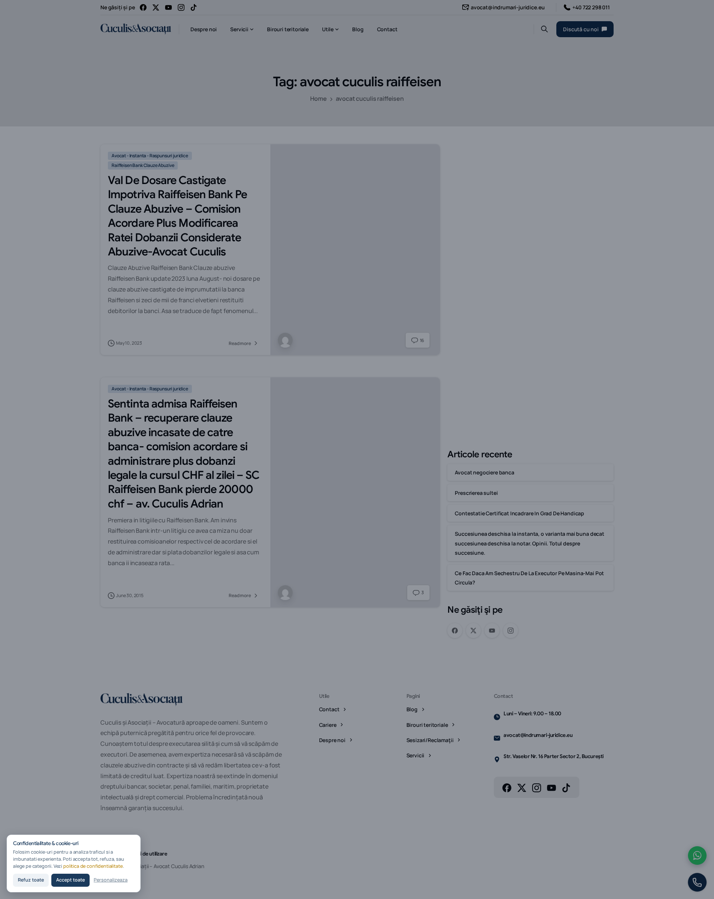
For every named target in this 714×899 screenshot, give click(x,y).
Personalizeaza (111, 880)
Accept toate (70, 880)
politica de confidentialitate (93, 866)
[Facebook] (143, 7)
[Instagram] (181, 7)
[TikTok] (193, 7)
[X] (155, 7)
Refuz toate (31, 880)
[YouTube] (168, 7)
